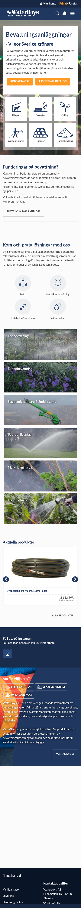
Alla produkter (62, 616)
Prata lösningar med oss (23, 211)
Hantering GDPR (13, 902)
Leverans (8, 895)
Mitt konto (49, 3)
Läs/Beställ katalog (52, 81)
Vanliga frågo (11, 889)
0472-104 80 (51, 902)
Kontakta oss (19, 81)
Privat (63, 3)
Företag (73, 3)
